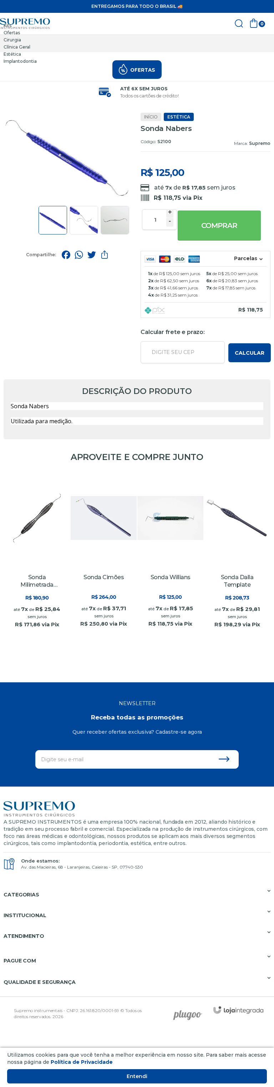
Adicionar (50, 633)
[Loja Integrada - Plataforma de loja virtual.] (238, 1010)
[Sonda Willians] (170, 554)
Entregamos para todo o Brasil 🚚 (137, 6)
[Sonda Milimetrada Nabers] (37, 554)
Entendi (137, 1076)
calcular (249, 353)
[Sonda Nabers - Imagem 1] (53, 220)
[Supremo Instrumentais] (25, 24)
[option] (137, 25)
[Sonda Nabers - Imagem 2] (84, 220)
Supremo (259, 143)
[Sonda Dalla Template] (237, 554)
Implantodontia (20, 61)
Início (151, 117)
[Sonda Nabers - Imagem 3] (115, 220)
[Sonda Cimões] (104, 554)
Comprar (219, 225)
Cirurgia (12, 39)
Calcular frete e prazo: (172, 332)
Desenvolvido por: (190, 1012)
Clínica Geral (17, 47)
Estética (12, 54)
